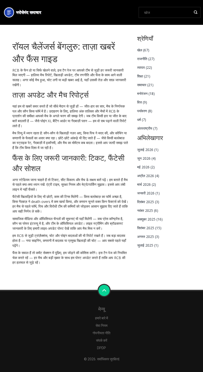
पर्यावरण (144, 111)
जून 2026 (146, 158)
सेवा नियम (101, 326)
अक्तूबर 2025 (150, 219)
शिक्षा (143, 76)
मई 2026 (146, 167)
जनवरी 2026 (148, 193)
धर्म (141, 119)
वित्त (142, 102)
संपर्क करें (101, 340)
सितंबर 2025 (149, 227)
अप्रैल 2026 (148, 175)
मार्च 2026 (146, 184)
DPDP (101, 348)
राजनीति (145, 58)
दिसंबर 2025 (148, 201)
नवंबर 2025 (147, 210)
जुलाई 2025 (147, 245)
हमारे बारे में (101, 318)
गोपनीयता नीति (101, 333)
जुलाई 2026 (147, 149)
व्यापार (144, 67)
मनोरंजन (146, 93)
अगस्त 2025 (148, 236)
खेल (143, 50)
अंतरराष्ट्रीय (147, 128)
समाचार (145, 84)
